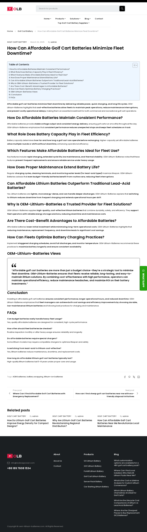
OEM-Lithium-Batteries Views (24, 92)
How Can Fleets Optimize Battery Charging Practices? (36, 89)
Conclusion (16, 94)
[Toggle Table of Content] (133, 65)
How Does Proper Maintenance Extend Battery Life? (34, 77)
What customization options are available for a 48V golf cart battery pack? (126, 463)
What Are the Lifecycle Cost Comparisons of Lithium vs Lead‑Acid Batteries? (126, 503)
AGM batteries (19, 376)
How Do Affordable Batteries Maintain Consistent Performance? (40, 69)
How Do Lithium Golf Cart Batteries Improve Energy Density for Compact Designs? (28, 423)
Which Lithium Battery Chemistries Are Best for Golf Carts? (125, 493)
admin (54, 42)
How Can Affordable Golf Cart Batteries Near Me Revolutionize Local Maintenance (118, 423)
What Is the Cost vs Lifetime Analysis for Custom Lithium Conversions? (126, 483)
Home (10, 31)
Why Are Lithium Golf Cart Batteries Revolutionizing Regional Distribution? (72, 423)
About (57, 454)
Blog (116, 454)
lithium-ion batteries (53, 376)
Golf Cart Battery (25, 31)
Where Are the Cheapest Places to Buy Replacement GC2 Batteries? (127, 513)
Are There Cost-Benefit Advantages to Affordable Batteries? (39, 86)
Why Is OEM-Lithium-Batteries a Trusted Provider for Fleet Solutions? (42, 83)
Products (89, 454)
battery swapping (35, 376)
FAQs (13, 97)
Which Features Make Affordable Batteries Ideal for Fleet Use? (39, 75)
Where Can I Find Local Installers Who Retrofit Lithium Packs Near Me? (125, 473)
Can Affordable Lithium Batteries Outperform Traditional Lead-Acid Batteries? (47, 80)
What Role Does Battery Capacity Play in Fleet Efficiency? (36, 72)
